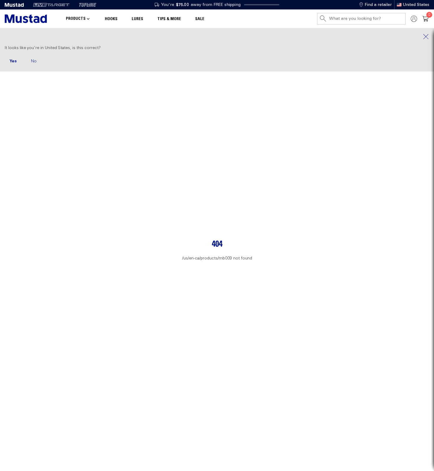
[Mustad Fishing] (16, 4)
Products (76, 19)
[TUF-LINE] (87, 4)
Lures (137, 19)
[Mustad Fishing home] (26, 18)
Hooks (111, 19)
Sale (199, 19)
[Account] (413, 18)
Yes (13, 61)
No (34, 61)
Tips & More (169, 19)
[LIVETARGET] (51, 4)
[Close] (217, 36)
